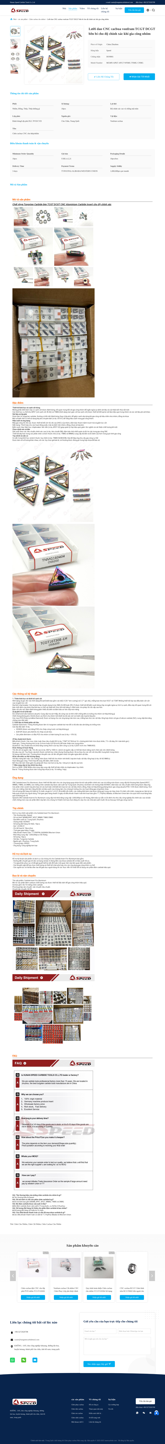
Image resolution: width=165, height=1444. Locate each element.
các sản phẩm (22, 19)
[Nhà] (19, 10)
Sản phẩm (72, 8)
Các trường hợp (113, 1405)
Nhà (64, 8)
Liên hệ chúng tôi (105, 10)
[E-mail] (37, 1362)
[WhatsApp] (15, 1362)
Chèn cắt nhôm (34, 1224)
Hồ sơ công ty (93, 1405)
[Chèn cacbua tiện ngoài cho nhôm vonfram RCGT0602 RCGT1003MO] (98, 1267)
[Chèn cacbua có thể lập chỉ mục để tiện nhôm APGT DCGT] (32, 1267)
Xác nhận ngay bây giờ (97, 1364)
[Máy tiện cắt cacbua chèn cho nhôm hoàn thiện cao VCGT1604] (65, 1267)
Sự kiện (118, 8)
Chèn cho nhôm (20, 1224)
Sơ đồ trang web (94, 1418)
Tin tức (110, 1409)
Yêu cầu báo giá (134, 10)
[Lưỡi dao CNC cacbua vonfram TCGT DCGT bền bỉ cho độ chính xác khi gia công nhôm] (54, 54)
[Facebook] (156, 1412)
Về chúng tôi (93, 8)
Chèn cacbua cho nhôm (37, 19)
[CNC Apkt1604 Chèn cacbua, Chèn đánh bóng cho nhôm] (131, 1267)
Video (82, 8)
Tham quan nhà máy (96, 1409)
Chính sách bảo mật (37, 1440)
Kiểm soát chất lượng (96, 1413)
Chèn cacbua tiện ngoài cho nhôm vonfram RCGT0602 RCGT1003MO (99, 1291)
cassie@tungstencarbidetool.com (26, 1340)
